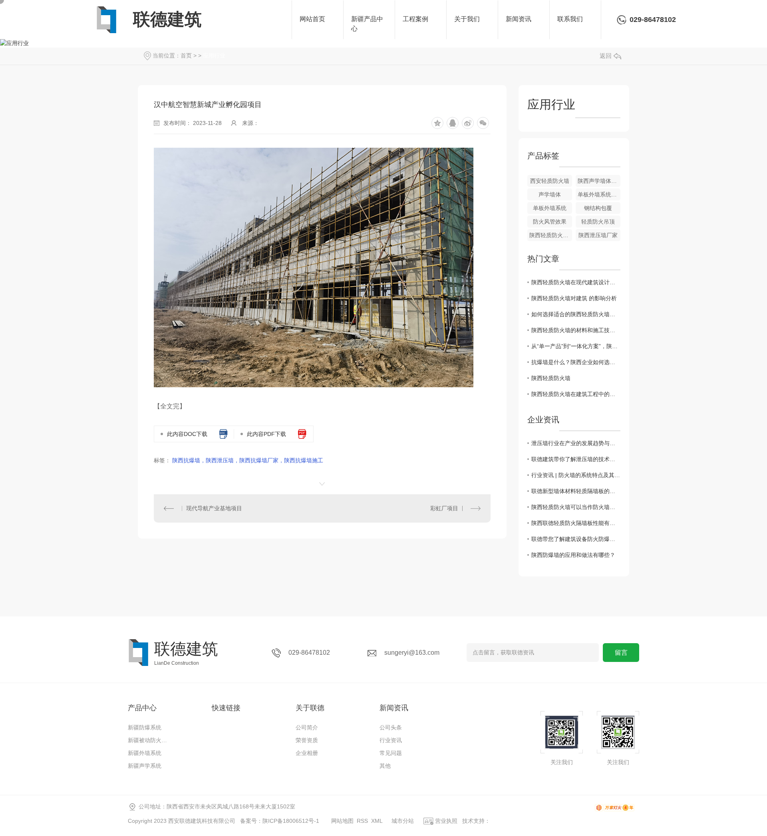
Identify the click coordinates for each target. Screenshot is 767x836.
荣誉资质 (307, 740)
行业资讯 (391, 740)
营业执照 (445, 821)
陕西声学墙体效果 (599, 181)
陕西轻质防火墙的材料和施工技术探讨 (575, 330)
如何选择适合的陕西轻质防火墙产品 (575, 314)
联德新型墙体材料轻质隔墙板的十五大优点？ (575, 491)
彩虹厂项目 (444, 508)
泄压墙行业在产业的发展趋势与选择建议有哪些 (575, 443)
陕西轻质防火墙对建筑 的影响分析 (574, 298)
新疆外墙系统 (144, 753)
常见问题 (391, 753)
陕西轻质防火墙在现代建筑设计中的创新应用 (575, 282)
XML (377, 821)
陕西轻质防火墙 (550, 378)
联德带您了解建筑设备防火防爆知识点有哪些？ (575, 539)
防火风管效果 (549, 221)
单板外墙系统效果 (599, 194)
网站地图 (342, 821)
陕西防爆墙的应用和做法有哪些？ (573, 555)
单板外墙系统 (549, 208)
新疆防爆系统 (144, 727)
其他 (385, 766)
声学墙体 (549, 194)
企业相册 (307, 753)
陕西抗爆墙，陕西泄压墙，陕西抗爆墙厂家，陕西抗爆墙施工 (247, 460)
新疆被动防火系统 (150, 740)
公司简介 (307, 727)
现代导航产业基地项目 (214, 508)
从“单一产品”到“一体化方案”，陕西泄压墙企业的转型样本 (575, 346)
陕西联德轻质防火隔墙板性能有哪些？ (575, 523)
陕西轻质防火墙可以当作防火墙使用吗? (575, 507)
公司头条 (391, 727)
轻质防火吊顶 (598, 221)
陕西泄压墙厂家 (598, 235)
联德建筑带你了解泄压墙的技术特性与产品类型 (575, 459)
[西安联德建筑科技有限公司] (106, 20)
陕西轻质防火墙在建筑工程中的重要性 (575, 394)
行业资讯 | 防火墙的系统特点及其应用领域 (575, 475)
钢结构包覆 (598, 208)
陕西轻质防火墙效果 (550, 235)
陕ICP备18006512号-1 (290, 821)
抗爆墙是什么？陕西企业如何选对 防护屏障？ (575, 362)
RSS (362, 821)
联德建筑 (167, 19)
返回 (606, 55)
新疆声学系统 (144, 766)
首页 (186, 55)
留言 (621, 652)
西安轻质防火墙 (549, 181)
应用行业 (214, 55)
